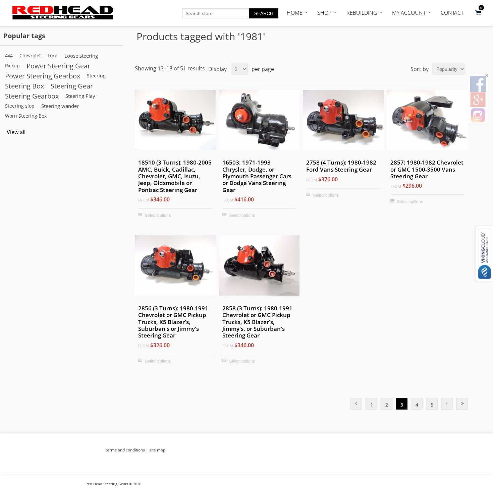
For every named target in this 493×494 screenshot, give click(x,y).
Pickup (12, 65)
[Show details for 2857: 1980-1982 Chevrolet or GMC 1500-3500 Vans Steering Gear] (427, 121)
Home (295, 12)
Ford (53, 55)
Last (462, 404)
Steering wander (60, 106)
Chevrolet (30, 55)
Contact (452, 12)
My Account (409, 12)
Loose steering (81, 55)
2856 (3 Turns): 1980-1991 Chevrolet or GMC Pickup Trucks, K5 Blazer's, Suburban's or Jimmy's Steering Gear (173, 322)
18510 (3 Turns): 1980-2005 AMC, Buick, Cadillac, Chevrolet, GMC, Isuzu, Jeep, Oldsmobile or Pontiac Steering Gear (175, 176)
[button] (478, 12)
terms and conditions (125, 450)
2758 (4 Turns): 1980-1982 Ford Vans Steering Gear (341, 166)
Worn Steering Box (26, 116)
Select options (158, 215)
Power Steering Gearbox (42, 75)
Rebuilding (361, 12)
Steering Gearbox (32, 96)
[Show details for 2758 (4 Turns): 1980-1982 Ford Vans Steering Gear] (343, 121)
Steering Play (80, 95)
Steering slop (20, 106)
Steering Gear (72, 85)
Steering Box (24, 85)
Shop (324, 12)
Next (447, 404)
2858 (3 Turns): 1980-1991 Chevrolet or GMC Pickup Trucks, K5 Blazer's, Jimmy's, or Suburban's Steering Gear (257, 322)
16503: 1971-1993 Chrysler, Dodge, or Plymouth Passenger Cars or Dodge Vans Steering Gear (256, 176)
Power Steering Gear (58, 65)
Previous (356, 404)
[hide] (486, 75)
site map (157, 450)
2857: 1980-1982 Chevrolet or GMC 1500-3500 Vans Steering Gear (426, 169)
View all (16, 132)
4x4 (9, 55)
